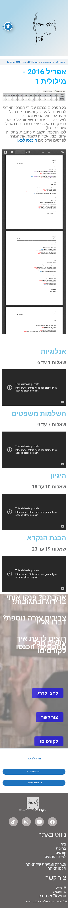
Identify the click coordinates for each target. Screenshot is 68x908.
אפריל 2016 (33, 62)
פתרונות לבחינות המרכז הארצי (52, 62)
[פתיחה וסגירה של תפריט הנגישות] (8, 26)
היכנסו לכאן (27, 140)
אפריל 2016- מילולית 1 (16, 62)
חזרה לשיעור (34, 758)
